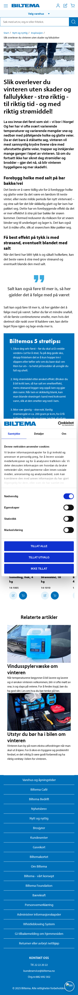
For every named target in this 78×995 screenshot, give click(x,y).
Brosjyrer (39, 828)
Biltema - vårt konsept (39, 876)
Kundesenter (39, 837)
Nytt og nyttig (20, 32)
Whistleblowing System (39, 924)
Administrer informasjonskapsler (39, 914)
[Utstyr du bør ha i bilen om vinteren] (39, 712)
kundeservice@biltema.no (39, 971)
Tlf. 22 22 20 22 (39, 965)
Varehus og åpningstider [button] (39, 780)
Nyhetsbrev (39, 809)
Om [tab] (64, 433)
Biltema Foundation (39, 885)
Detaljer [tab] (39, 433)
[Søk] (73, 21)
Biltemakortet (39, 857)
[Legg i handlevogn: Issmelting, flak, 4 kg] (23, 596)
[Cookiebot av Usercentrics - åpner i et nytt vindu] (58, 423)
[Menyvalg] (6, 5)
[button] (39, 13)
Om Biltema (39, 866)
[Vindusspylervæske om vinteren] (39, 644)
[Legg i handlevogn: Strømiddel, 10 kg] (55, 596)
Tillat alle (39, 546)
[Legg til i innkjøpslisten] (13, 596)
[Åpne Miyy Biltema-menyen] (58, 5)
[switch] (68, 507)
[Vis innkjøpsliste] (65, 5)
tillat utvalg (39, 557)
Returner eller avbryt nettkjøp (39, 943)
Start (6, 32)
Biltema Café (39, 789)
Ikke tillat (39, 568)
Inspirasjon (37, 32)
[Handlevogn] (72, 5)
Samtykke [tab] (14, 433)
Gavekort (39, 847)
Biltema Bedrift (39, 799)
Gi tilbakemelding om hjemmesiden (39, 934)
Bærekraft (39, 895)
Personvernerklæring (39, 905)
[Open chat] (69, 986)
